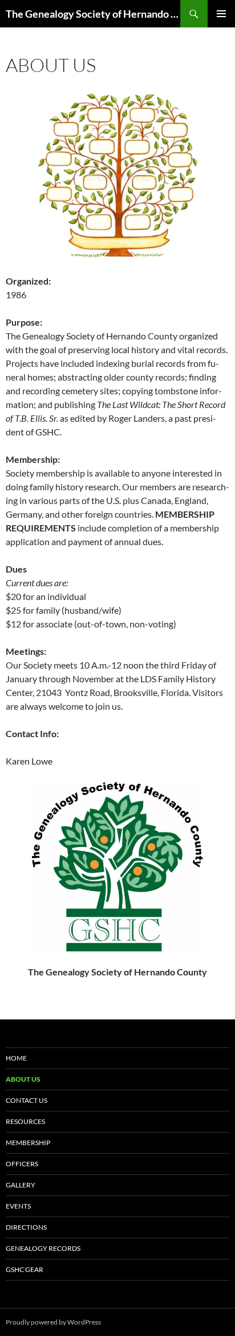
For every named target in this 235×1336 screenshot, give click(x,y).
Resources (25, 1121)
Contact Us (26, 1100)
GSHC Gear (24, 1269)
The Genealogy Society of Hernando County (93, 13)
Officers (22, 1163)
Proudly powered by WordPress (53, 1322)
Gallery (20, 1185)
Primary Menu (221, 13)
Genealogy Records (43, 1248)
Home (16, 1058)
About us (23, 1079)
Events (18, 1206)
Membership (28, 1142)
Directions (26, 1227)
